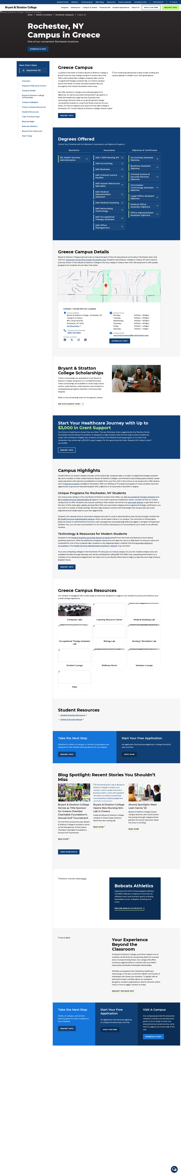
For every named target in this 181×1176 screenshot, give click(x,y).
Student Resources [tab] (30, 112)
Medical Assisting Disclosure (73, 715)
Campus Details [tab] (29, 91)
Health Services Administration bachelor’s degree (95, 546)
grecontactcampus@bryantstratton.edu (131, 335)
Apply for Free (151, 7)
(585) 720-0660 (74, 333)
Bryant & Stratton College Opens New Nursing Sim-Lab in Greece (108, 808)
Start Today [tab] (27, 136)
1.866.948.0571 (158, 2)
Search (174, 2)
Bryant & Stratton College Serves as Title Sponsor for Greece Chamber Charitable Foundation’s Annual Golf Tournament (73, 811)
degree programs (72, 484)
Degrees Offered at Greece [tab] (34, 86)
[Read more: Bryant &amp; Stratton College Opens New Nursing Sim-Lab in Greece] (109, 792)
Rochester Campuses (65, 15)
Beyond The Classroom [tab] (32, 131)
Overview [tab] (26, 81)
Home (30, 15)
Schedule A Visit (120, 341)
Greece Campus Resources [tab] (34, 107)
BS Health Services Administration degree (76, 519)
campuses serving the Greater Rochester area (86, 260)
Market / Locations (44, 15)
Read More (63, 839)
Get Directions (73, 326)
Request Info (170, 7)
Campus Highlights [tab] (30, 102)
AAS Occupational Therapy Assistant (140, 497)
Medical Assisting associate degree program (90, 538)
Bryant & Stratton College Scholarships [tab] (33, 96)
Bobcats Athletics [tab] (29, 126)
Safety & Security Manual (71, 720)
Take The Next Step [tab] (31, 117)
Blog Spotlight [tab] (28, 122)
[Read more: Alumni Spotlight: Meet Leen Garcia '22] (145, 792)
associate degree (135, 502)
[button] (174, 1169)
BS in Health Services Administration (74, 500)
